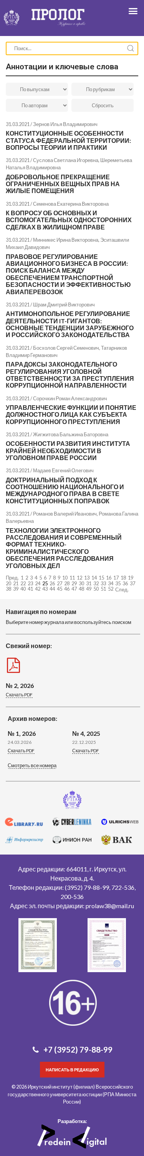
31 (88, 583)
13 (86, 578)
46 (67, 589)
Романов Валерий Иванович (65, 514)
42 (37, 589)
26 (52, 583)
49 (88, 589)
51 (103, 589)
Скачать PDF (19, 695)
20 (8, 583)
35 (118, 583)
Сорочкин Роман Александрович (70, 398)
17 (116, 578)
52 (110, 589)
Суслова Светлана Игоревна (65, 160)
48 (81, 589)
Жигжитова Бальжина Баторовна (70, 434)
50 (96, 589)
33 (103, 583)
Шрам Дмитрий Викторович (64, 304)
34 (110, 583)
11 (72, 578)
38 (8, 589)
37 (132, 583)
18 (123, 578)
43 (45, 589)
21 (15, 583)
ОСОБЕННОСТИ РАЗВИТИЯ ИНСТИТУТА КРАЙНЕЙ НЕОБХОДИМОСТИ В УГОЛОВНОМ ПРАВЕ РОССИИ (68, 450)
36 (125, 583)
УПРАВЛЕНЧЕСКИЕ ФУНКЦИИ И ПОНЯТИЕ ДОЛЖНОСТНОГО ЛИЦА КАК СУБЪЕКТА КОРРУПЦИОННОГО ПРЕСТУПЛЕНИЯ (71, 414)
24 (37, 583)
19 (130, 578)
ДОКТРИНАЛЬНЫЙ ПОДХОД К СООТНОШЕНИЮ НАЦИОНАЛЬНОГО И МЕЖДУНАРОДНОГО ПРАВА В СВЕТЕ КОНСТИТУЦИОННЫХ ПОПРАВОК (65, 490)
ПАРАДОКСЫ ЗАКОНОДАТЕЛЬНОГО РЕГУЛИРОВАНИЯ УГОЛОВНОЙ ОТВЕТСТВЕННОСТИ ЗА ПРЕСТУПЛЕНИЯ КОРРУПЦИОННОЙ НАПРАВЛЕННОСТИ (70, 374)
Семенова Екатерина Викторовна (71, 204)
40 (23, 589)
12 (79, 578)
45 (59, 589)
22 (23, 583)
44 (52, 589)
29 (74, 583)
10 (65, 578)
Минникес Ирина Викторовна (65, 240)
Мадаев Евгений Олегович (63, 470)
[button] (32, 766)
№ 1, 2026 (22, 733)
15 (101, 578)
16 (108, 578)
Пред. (12, 578)
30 (81, 583)
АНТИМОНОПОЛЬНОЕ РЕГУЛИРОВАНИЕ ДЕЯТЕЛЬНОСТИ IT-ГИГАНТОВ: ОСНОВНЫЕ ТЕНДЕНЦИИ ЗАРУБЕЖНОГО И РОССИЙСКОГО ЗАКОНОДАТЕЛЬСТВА (70, 324)
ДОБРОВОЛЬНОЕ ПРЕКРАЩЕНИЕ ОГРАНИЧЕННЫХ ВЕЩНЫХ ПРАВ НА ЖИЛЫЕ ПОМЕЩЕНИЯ (63, 184)
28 (67, 583)
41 (30, 589)
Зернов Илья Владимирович (65, 124)
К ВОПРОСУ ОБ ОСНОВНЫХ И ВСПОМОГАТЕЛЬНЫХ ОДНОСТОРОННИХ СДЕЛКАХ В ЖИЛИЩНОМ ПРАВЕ (69, 220)
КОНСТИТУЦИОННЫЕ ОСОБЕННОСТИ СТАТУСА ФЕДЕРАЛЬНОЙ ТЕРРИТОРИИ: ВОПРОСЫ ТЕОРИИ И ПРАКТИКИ (68, 140)
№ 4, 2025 (86, 733)
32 (96, 583)
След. (122, 589)
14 (94, 578)
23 (30, 583)
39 (15, 589)
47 (74, 589)
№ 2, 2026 (20, 685)
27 (59, 583)
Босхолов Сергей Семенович (66, 348)
